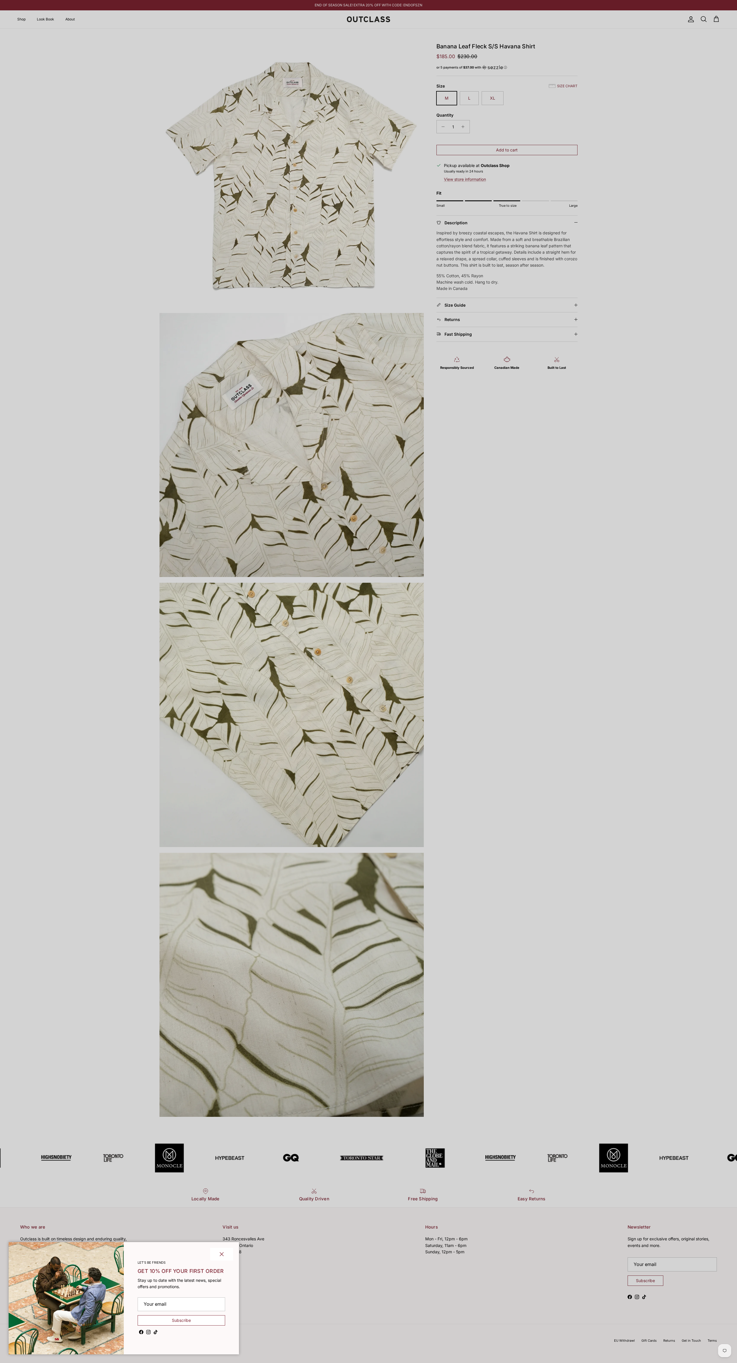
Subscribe (181, 1320)
